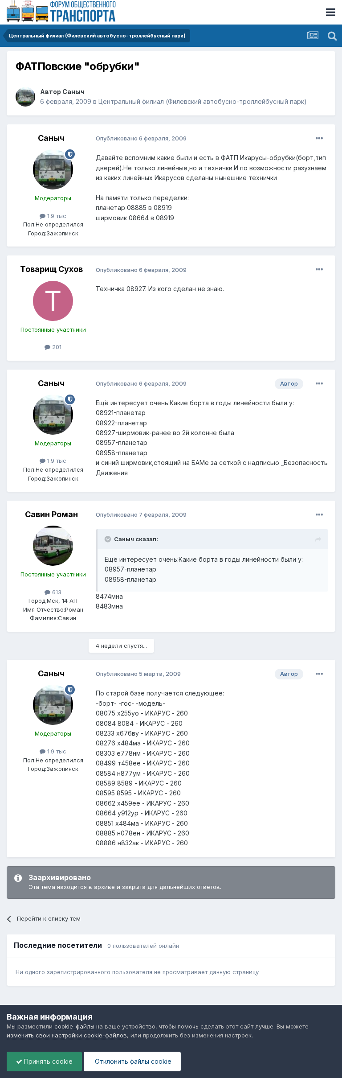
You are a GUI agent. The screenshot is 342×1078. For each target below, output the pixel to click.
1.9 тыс (55, 215)
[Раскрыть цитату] (109, 539)
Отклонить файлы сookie (132, 1061)
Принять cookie (47, 1061)
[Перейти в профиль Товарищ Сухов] (53, 301)
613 (55, 592)
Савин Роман (51, 514)
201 (55, 346)
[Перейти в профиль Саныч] (25, 97)
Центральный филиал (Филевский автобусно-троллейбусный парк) (202, 101)
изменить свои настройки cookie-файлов (67, 1035)
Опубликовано (141, 138)
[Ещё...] (319, 138)
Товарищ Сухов (51, 269)
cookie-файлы (74, 1026)
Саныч (73, 91)
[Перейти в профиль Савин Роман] (53, 546)
